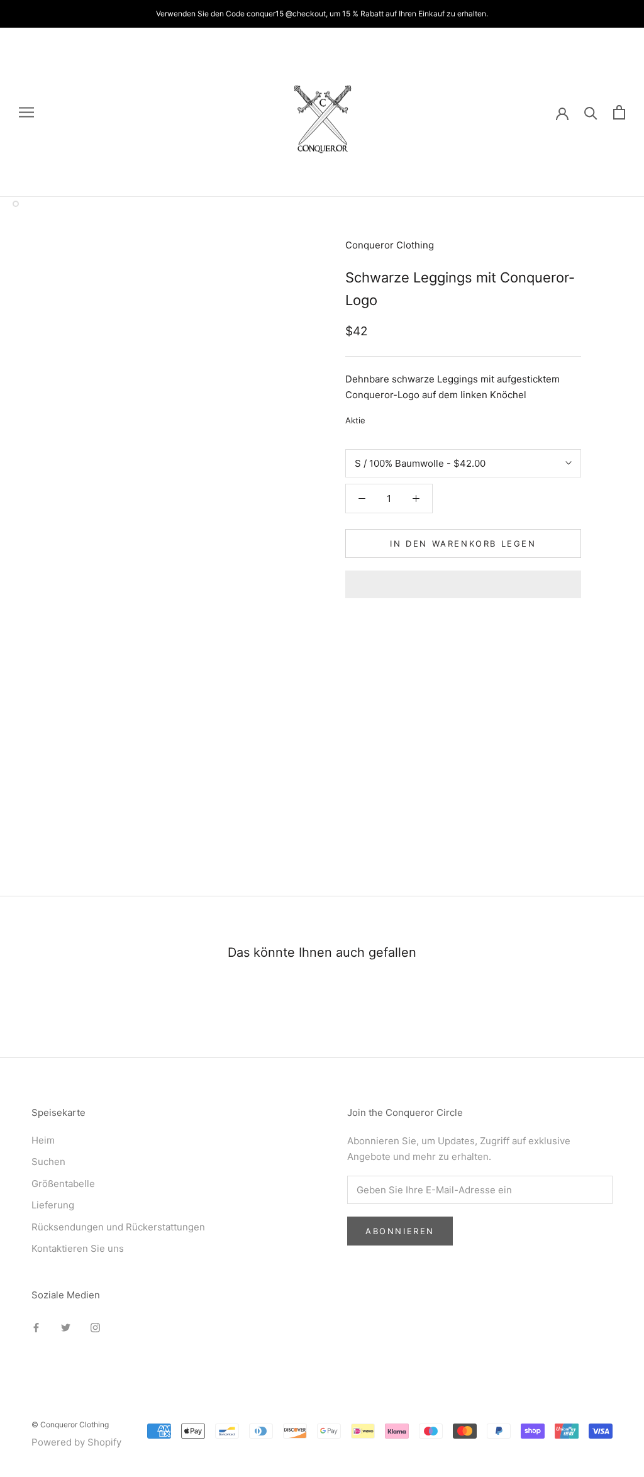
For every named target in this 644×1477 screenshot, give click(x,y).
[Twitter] (393, 417)
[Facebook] (377, 417)
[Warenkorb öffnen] (619, 112)
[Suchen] (590, 112)
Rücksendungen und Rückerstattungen (118, 1227)
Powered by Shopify (76, 1442)
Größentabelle (63, 1184)
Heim (43, 1140)
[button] (463, 584)
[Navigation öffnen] (26, 112)
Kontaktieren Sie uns (77, 1248)
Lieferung (52, 1205)
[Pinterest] (410, 417)
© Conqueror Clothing (70, 1424)
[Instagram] (95, 1327)
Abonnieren (400, 1231)
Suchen (48, 1162)
